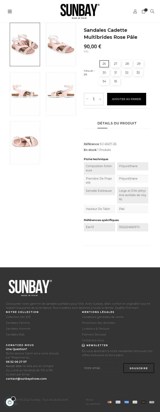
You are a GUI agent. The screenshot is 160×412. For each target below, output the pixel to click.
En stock (90, 150)
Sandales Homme (18, 328)
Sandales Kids (15, 334)
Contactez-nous (93, 340)
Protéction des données (98, 323)
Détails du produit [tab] (117, 123)
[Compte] (135, 11)
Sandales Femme (18, 323)
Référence (91, 144)
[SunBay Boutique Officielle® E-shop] (30, 289)
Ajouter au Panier (126, 99)
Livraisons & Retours (95, 328)
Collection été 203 (18, 317)
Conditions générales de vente (103, 317)
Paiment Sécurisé (94, 334)
